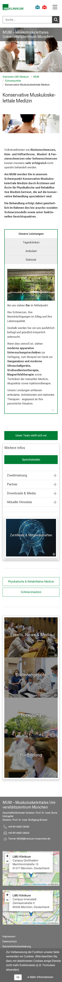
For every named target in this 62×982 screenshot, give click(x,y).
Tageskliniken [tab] (31, 242)
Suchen (55, 19)
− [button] (7, 861)
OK (17, 977)
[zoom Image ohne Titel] (31, 285)
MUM (36, 76)
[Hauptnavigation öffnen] (54, 7)
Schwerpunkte (13, 80)
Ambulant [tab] (31, 251)
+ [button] (7, 856)
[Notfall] (44, 7)
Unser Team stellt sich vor (31, 435)
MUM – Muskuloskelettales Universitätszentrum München (28, 34)
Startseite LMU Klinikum (16, 76)
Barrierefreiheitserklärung (17, 946)
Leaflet (25, 884)
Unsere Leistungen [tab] (31, 233)
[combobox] (31, 19)
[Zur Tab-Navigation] (53, 410)
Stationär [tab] (31, 259)
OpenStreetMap (39, 884)
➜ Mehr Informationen (40, 977)
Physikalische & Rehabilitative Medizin (31, 581)
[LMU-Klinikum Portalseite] (13, 7)
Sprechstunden (31, 459)
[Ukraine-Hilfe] (37, 7)
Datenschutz (10, 941)
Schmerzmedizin (31, 592)
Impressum (9, 936)
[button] (29, 839)
